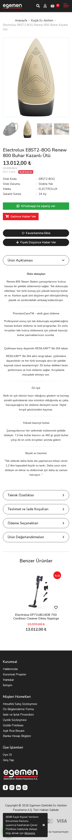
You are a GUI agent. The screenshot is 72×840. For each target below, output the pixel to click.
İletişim (7, 685)
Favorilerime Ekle (38, 233)
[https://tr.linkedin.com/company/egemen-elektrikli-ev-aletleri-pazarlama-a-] (18, 788)
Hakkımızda (10, 669)
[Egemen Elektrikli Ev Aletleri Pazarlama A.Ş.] (12, 6)
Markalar (8, 680)
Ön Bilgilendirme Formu (18, 709)
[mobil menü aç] (66, 5)
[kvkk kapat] (44, 825)
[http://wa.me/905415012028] (24, 788)
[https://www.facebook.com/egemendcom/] (5, 788)
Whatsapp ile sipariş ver (38, 206)
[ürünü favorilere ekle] (56, 607)
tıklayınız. (29, 833)
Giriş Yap (8, 760)
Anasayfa (21, 20)
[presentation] (6, 77)
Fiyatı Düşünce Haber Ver (38, 242)
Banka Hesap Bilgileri (17, 736)
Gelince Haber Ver (23, 216)
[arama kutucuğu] (38, 5)
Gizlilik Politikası (13, 725)
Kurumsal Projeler (14, 674)
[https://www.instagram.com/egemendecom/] (11, 788)
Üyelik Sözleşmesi (14, 720)
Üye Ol (7, 755)
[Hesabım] (45, 6)
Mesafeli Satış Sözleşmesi (20, 704)
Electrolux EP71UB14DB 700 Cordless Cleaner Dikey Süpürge (36, 617)
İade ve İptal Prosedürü (18, 714)
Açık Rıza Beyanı (13, 731)
